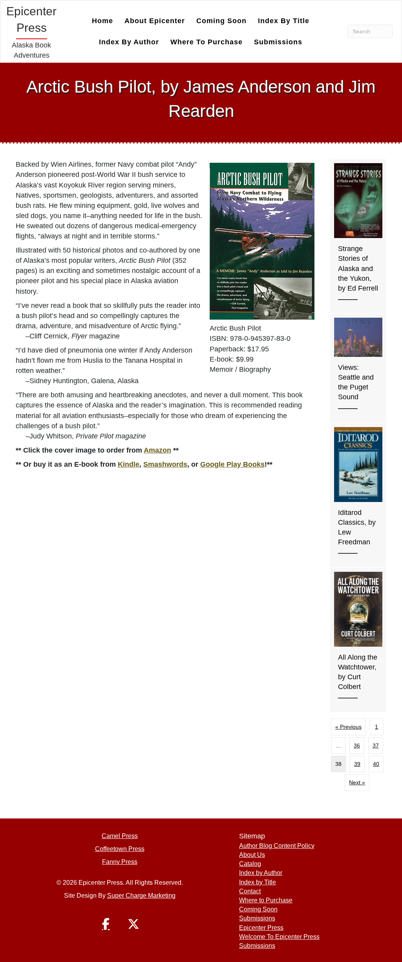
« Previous (348, 727)
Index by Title (283, 21)
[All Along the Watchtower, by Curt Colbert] (358, 640)
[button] (106, 924)
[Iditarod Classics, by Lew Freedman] (358, 495)
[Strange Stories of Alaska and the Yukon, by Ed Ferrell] (358, 236)
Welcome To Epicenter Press (279, 936)
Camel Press (120, 836)
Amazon (157, 450)
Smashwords (165, 464)
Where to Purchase (206, 42)
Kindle (128, 464)
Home (102, 21)
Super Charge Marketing (141, 895)
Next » (357, 782)
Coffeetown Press (119, 849)
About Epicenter (154, 21)
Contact (250, 891)
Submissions (278, 42)
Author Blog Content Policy (276, 845)
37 (376, 745)
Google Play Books (232, 464)
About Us (252, 854)
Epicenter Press (261, 927)
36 (357, 745)
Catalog (250, 863)
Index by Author (129, 42)
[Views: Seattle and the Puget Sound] (358, 368)
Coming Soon (221, 21)
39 (357, 764)
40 (376, 764)
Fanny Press (119, 861)
